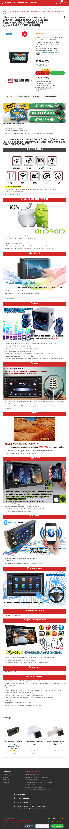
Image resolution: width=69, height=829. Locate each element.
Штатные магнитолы (33, 771)
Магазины (6, 780)
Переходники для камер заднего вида (37, 790)
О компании (7, 774)
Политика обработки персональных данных (17, 820)
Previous (5, 80)
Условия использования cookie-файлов (16, 822)
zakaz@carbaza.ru (22, 802)
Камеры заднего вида (32, 774)
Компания (7, 771)
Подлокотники (30, 785)
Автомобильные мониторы (34, 787)
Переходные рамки (31, 780)
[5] (43, 33)
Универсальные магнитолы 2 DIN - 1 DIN (38, 782)
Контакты (6, 782)
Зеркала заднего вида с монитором (36, 777)
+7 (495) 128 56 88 (23, 798)
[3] (40, 33)
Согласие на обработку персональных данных (18, 825)
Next (31, 80)
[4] (41, 33)
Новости (5, 777)
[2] (38, 33)
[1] (36, 33)
